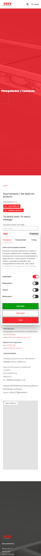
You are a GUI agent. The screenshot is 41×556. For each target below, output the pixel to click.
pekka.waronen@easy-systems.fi (18, 337)
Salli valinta (20, 313)
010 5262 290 (10, 345)
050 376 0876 (10, 334)
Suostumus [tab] (7, 240)
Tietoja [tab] (33, 240)
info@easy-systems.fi (15, 348)
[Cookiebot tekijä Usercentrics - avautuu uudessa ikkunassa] (29, 234)
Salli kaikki (20, 306)
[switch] (36, 283)
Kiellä (21, 320)
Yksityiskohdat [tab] (20, 240)
